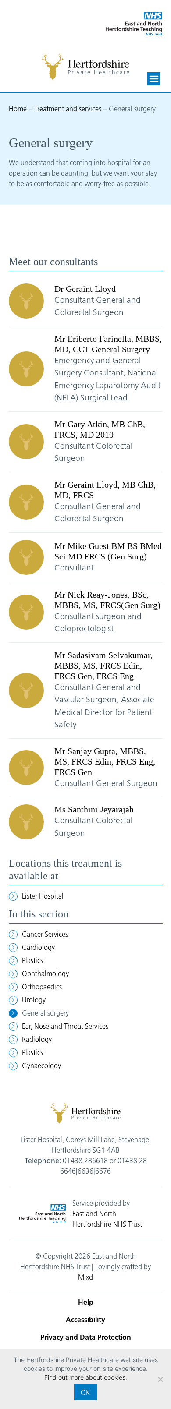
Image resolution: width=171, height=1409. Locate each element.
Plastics (32, 960)
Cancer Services (45, 934)
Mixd (85, 1277)
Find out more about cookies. (85, 1377)
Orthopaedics (42, 986)
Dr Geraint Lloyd (85, 289)
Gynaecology (41, 1065)
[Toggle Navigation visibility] (153, 78)
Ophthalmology (45, 973)
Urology (34, 999)
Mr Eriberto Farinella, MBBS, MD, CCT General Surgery (108, 344)
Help (85, 1302)
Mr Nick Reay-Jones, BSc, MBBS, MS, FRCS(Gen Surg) (107, 600)
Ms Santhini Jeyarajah (94, 809)
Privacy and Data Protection (85, 1337)
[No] (160, 1379)
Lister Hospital (43, 896)
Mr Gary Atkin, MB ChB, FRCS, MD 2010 (99, 429)
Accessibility (85, 1319)
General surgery (45, 1013)
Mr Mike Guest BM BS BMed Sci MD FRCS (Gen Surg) (108, 551)
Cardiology (38, 947)
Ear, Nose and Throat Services (65, 1026)
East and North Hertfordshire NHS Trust (107, 1218)
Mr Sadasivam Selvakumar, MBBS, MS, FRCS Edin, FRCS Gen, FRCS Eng (103, 665)
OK (85, 1392)
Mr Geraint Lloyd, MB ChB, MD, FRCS (105, 490)
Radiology (37, 1039)
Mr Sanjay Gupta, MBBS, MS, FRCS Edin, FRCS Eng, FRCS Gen (104, 761)
